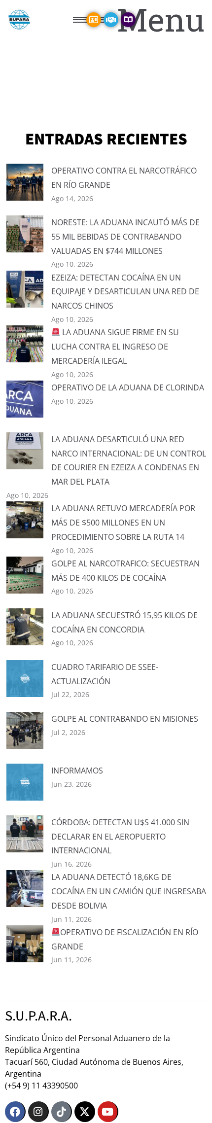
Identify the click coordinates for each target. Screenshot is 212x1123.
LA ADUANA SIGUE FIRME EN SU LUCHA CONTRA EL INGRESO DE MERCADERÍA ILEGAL (115, 346)
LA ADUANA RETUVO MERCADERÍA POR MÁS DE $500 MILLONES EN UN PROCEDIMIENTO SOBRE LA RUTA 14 (123, 522)
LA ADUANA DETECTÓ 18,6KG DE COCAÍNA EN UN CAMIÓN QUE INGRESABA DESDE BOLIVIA (128, 891)
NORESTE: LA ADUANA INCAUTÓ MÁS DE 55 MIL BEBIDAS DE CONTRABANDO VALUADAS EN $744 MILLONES (125, 236)
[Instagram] (38, 1111)
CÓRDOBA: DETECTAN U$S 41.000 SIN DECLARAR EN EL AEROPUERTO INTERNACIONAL (120, 836)
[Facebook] (15, 1111)
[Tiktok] (61, 1111)
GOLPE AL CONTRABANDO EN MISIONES (124, 718)
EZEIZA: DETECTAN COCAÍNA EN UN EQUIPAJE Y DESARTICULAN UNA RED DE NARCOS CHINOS (125, 292)
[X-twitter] (84, 1111)
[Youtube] (108, 1111)
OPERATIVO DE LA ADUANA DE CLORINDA (127, 387)
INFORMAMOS (77, 770)
